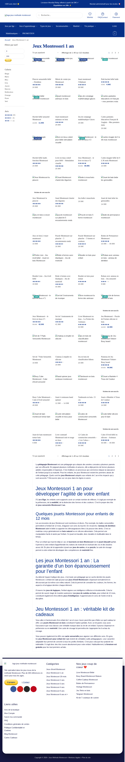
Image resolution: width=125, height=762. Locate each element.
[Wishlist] (48, 61)
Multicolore (9, 92)
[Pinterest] (34, 689)
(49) (10, 115)
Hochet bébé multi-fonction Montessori (40, 159)
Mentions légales (74, 757)
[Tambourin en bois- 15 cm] (87, 384)
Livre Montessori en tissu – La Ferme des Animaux (86, 319)
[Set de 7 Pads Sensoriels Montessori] (42, 344)
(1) (10, 121)
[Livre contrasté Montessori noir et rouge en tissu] (64, 422)
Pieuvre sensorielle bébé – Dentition (41, 80)
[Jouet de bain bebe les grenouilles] (110, 185)
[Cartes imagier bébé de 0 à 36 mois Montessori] (110, 145)
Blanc (7, 77)
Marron (7, 89)
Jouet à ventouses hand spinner (64, 398)
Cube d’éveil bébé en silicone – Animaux (109, 436)
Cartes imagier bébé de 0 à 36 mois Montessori (110, 159)
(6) (10, 118)
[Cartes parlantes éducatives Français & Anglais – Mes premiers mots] (110, 104)
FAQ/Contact (103, 17)
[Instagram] (27, 689)
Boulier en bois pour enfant (86, 277)
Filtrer (8, 60)
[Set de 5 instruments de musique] (64, 303)
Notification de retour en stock (42, 212)
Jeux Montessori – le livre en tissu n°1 (40, 317)
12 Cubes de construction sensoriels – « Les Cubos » (87, 437)
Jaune (7, 86)
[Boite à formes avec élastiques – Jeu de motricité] (64, 263)
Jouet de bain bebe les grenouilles (109, 199)
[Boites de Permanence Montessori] (110, 223)
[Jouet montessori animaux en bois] (64, 104)
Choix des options (42, 92)
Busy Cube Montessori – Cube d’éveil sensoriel (42, 398)
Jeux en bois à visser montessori (40, 237)
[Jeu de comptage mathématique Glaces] (87, 104)
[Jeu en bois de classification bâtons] (87, 344)
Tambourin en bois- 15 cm (87, 398)
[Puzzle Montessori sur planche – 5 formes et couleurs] (87, 223)
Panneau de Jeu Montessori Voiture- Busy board (108, 359)
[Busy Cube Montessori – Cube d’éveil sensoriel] (42, 384)
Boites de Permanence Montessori (109, 237)
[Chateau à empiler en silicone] (64, 344)
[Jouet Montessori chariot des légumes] (64, 185)
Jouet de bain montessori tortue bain (41, 436)
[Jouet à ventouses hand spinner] (64, 384)
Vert (6, 101)
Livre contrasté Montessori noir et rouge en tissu (64, 437)
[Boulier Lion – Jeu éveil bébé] (42, 263)
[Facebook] (13, 689)
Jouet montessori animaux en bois (61, 118)
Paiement (116, 17)
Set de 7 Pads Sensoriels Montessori (41, 358)
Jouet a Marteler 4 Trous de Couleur (110, 398)
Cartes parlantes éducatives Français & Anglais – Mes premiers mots (110, 121)
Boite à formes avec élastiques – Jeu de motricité (63, 279)
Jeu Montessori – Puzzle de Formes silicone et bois (110, 319)
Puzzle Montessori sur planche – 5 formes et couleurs (86, 238)
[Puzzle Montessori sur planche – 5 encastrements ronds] (64, 223)
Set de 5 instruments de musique (64, 317)
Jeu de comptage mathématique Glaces (86, 118)
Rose (7, 98)
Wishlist (90, 17)
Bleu (6, 80)
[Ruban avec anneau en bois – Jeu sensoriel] (110, 263)
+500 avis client (11, 4)
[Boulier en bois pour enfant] (87, 263)
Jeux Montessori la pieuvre (39, 199)
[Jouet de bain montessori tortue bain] (42, 422)
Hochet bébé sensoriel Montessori (40, 118)
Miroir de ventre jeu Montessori (63, 80)
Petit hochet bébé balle (109, 79)
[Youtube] (20, 689)
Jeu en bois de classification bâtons (86, 358)
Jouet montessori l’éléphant (84, 80)
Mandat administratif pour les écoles (104, 4)
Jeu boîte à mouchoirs (86, 198)
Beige (7, 74)
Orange (8, 95)
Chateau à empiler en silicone (63, 358)
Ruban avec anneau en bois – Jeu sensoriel (110, 277)
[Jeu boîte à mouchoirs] (87, 185)
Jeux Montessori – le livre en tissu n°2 (86, 159)
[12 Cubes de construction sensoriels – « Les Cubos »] (87, 422)
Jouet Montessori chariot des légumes (64, 199)
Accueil (7, 40)
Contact (26, 682)
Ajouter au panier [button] (110, 90)
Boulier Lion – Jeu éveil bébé (41, 277)
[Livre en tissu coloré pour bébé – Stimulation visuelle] (64, 145)
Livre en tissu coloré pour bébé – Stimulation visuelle (64, 160)
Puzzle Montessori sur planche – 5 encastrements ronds (63, 238)
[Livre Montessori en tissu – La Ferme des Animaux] (87, 303)
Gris (6, 83)
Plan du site (86, 757)
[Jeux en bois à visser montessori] (42, 223)
